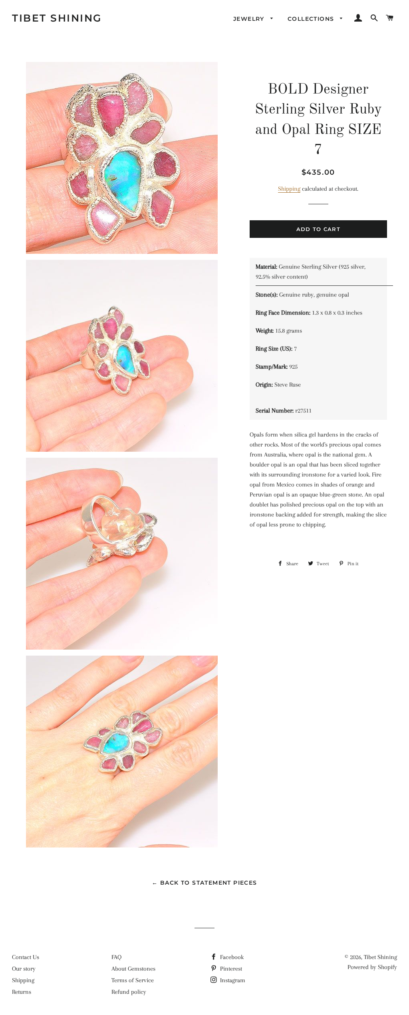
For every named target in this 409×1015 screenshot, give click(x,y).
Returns (21, 991)
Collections (312, 18)
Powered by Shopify (372, 967)
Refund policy (128, 991)
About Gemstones (133, 968)
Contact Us (25, 957)
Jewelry (249, 18)
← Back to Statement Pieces (204, 882)
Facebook (231, 957)
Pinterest (230, 968)
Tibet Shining (57, 18)
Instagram (231, 980)
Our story (24, 968)
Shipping (289, 188)
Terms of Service (132, 980)
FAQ (116, 957)
